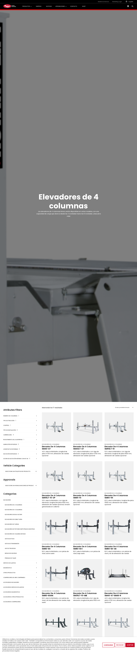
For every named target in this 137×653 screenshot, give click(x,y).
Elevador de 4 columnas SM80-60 (53, 547)
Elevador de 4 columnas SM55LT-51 (116, 447)
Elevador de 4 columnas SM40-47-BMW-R (116, 594)
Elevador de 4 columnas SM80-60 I (85, 547)
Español (131, 1)
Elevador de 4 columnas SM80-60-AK (116, 547)
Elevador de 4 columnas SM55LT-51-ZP (53, 496)
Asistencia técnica (103, 2)
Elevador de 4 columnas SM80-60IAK (53, 594)
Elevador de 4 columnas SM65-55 (116, 496)
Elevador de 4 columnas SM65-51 (85, 496)
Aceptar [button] (130, 645)
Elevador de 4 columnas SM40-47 (53, 447)
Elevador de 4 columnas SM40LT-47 (85, 447)
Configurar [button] (108, 645)
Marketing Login (117, 2)
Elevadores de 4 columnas (50, 444)
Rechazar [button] (119, 645)
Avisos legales (15, 651)
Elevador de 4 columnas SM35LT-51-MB (85, 594)
